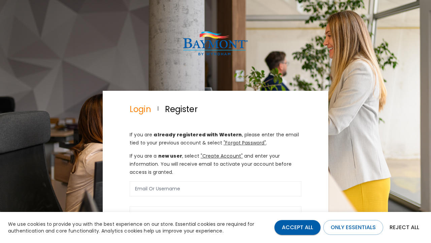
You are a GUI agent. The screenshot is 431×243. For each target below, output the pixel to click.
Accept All (297, 227)
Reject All (404, 227)
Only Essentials (353, 227)
